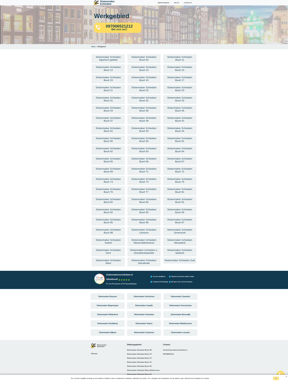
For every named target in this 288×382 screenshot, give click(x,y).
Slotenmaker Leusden (180, 332)
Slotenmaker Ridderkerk (107, 314)
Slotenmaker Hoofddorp (107, 323)
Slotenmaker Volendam (144, 314)
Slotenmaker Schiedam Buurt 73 (139, 358)
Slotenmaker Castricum (144, 332)
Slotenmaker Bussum (107, 296)
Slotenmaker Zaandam (180, 296)
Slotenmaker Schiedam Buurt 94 (139, 366)
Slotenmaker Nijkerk (107, 332)
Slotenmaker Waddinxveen (180, 323)
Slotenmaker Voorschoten (180, 305)
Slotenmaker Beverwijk (180, 314)
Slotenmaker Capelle (144, 305)
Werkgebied (163, 3)
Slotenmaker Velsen (143, 323)
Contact (188, 3)
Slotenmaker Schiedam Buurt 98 (139, 350)
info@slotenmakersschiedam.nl (175, 350)
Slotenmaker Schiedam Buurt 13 (139, 362)
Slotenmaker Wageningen (108, 305)
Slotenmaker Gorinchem (144, 296)
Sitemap (94, 353)
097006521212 (168, 354)
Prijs (176, 3)
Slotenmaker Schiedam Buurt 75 (139, 354)
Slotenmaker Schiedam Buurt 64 (139, 374)
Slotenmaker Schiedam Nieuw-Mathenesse (143, 370)
